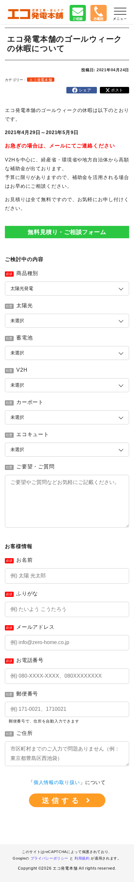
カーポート (30, 402)
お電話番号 (30, 660)
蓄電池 (24, 337)
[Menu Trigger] (120, 13)
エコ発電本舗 (40, 80)
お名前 (24, 560)
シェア (84, 90)
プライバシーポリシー (50, 858)
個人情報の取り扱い (57, 782)
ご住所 (24, 733)
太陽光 (24, 305)
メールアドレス (35, 627)
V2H (22, 370)
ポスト (116, 90)
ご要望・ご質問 (35, 466)
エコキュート (32, 434)
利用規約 (82, 858)
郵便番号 (27, 693)
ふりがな (27, 593)
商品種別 (27, 273)
